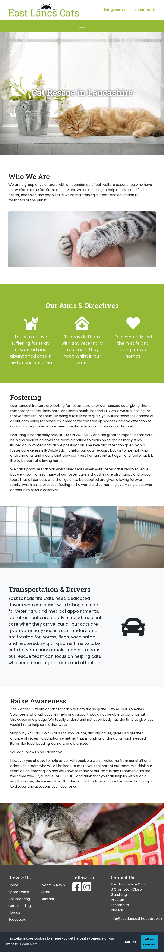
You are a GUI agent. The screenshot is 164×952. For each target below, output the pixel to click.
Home (13, 885)
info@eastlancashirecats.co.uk (130, 9)
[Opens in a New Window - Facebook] (77, 889)
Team (45, 892)
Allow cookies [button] (149, 941)
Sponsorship (18, 892)
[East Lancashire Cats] (43, 10)
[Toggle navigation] (82, 26)
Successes (17, 919)
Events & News (52, 885)
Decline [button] (130, 941)
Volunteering (19, 898)
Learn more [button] (29, 944)
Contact (47, 898)
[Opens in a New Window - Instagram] (86, 889)
